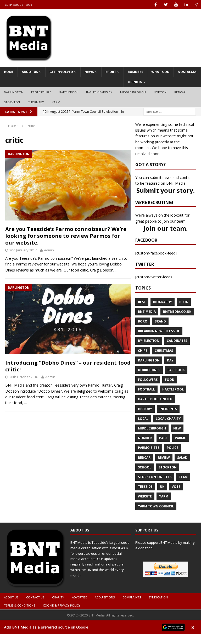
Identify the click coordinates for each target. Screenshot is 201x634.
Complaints (131, 597)
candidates (177, 340)
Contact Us (35, 597)
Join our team (164, 228)
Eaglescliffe (41, 92)
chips (142, 350)
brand (160, 321)
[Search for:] (169, 111)
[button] (100, 627)
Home (9, 72)
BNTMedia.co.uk (177, 311)
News (89, 72)
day (170, 360)
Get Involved (61, 72)
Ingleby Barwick (99, 92)
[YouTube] (176, 4)
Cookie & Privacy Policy (61, 605)
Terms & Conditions (19, 605)
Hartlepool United (155, 399)
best (142, 302)
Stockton (12, 102)
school (144, 467)
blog (183, 302)
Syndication (158, 597)
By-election (148, 340)
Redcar (180, 92)
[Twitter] (165, 4)
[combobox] (169, 112)
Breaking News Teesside (159, 331)
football (146, 389)
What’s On (160, 72)
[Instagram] (196, 4)
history (145, 409)
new (177, 428)
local (143, 418)
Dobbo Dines (149, 370)
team (183, 477)
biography (162, 302)
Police (172, 447)
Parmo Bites (148, 447)
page (163, 438)
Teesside (145, 486)
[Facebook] (155, 4)
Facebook (176, 370)
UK (162, 486)
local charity (168, 418)
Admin (49, 250)
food (169, 379)
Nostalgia (187, 72)
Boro (142, 321)
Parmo (181, 438)
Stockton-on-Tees (154, 477)
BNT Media (147, 311)
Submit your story (164, 190)
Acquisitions (105, 597)
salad (182, 457)
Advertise (79, 597)
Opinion (135, 82)
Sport (110, 72)
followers (148, 379)
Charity (58, 597)
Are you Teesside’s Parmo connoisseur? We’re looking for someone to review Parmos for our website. (65, 235)
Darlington (13, 92)
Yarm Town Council (156, 506)
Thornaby (36, 102)
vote (176, 486)
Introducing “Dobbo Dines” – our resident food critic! (68, 366)
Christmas (164, 350)
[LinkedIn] (186, 4)
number (145, 438)
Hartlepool (68, 92)
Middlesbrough (133, 92)
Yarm (56, 102)
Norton (160, 92)
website (145, 496)
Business (135, 72)
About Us (30, 72)
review (164, 457)
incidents (168, 409)
